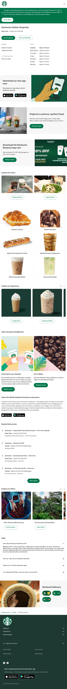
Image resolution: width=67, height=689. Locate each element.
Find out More (10, 527)
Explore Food (50, 197)
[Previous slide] (60, 286)
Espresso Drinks (47, 321)
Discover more (41, 385)
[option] (16, 307)
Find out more (36, 126)
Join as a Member (24, 37)
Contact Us (6, 631)
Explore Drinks (17, 197)
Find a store (33, 480)
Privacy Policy (7, 649)
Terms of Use (38, 649)
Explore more (8, 389)
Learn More (7, 19)
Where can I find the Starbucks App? (15, 565)
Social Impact (7, 634)
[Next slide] (64, 286)
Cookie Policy (39, 653)
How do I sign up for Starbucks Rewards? (16, 558)
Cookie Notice (7, 653)
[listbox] (33, 307)
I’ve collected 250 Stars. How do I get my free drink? (20, 572)
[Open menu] (64, 4)
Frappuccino (16, 321)
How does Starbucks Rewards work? (15, 543)
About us (6, 628)
